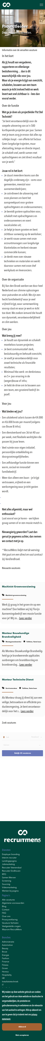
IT (3, 985)
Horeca (5, 972)
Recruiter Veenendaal (12, 868)
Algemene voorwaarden (13, 903)
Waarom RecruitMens (12, 930)
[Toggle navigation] (41, 4)
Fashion (5, 959)
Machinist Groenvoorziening (18, 587)
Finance (5, 962)
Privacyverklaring (10, 920)
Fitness (5, 965)
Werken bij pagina (10, 891)
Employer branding (11, 854)
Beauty (5, 949)
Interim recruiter (9, 858)
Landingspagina (9, 861)
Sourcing (6, 884)
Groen (5, 968)
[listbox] (36, 737)
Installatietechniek (10, 982)
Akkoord (22, 1027)
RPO (4, 874)
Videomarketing (9, 888)
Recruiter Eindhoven (11, 871)
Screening (6, 881)
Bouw (4, 952)
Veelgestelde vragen (11, 926)
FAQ (4, 913)
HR (3, 978)
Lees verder (25, 618)
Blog (4, 907)
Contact (5, 910)
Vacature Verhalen (10, 923)
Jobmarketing (8, 864)
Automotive (7, 945)
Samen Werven (9, 878)
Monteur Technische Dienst (18, 680)
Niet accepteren (22, 1035)
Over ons (6, 916)
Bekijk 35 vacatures (22, 753)
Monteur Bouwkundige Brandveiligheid (15, 635)
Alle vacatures (8, 900)
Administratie (8, 942)
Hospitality (7, 975)
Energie (5, 955)
